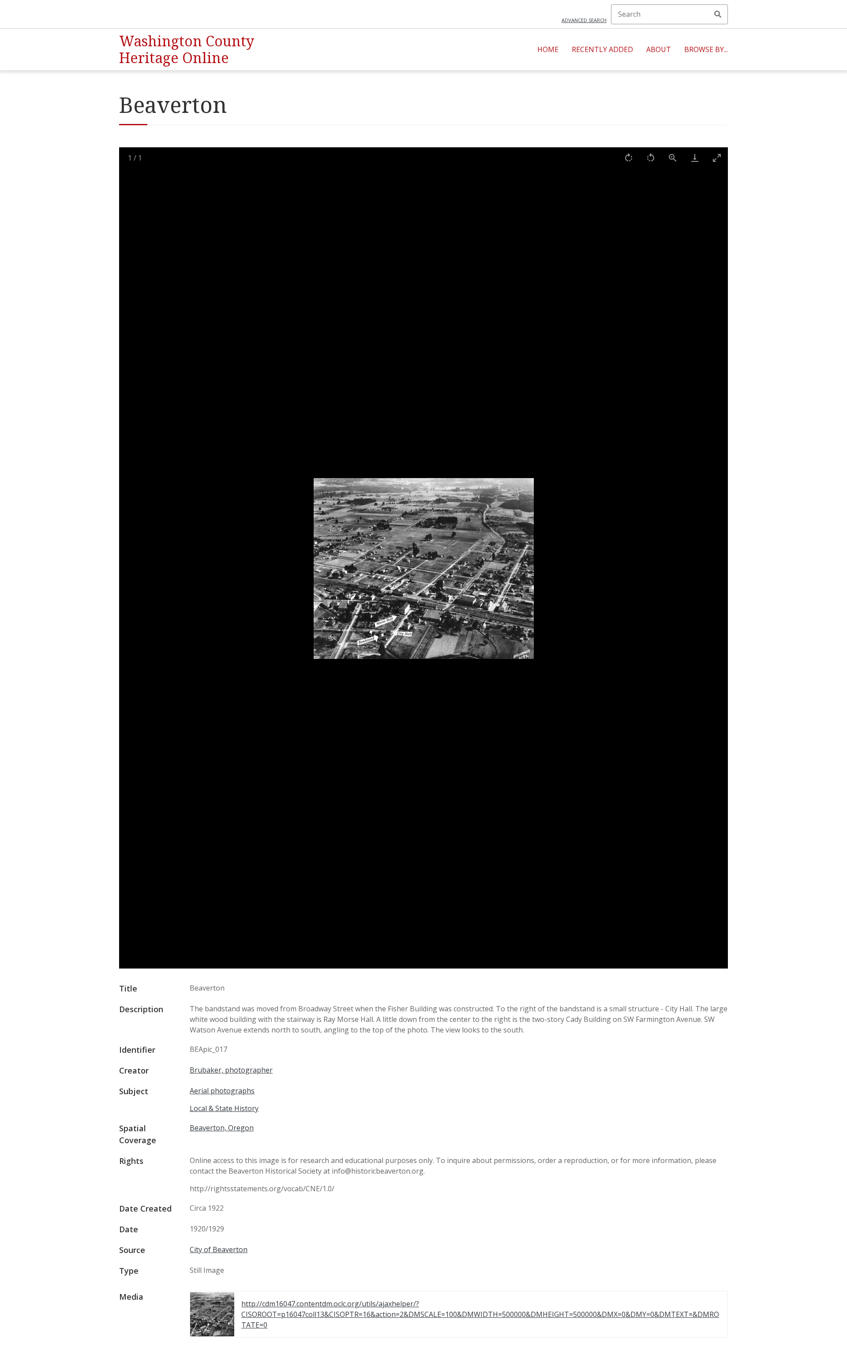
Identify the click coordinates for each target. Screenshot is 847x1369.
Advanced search (584, 20)
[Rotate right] (629, 157)
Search (718, 14)
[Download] (695, 157)
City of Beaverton (218, 1249)
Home (547, 49)
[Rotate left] (651, 157)
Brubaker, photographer (231, 1070)
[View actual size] (673, 157)
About (658, 49)
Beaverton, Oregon (222, 1128)
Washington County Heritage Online (186, 49)
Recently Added (602, 49)
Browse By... (706, 49)
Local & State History (224, 1108)
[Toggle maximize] (717, 157)
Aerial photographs (222, 1091)
